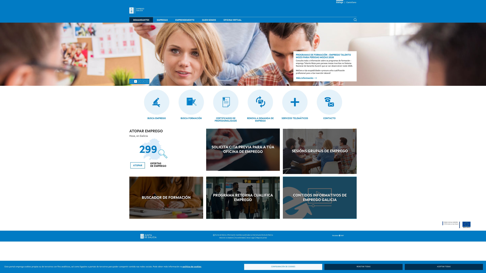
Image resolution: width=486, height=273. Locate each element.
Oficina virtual (233, 20)
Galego (339, 3)
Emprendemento (184, 20)
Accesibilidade (240, 238)
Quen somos (209, 20)
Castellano (351, 3)
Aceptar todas (444, 267)
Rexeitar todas (363, 267)
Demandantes (141, 20)
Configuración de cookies (283, 267)
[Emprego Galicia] (137, 10)
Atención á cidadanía (226, 238)
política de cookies (192, 267)
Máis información (304, 78)
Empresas (162, 20)
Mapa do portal (261, 238)
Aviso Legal (251, 238)
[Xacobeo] (320, 235)
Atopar (137, 165)
